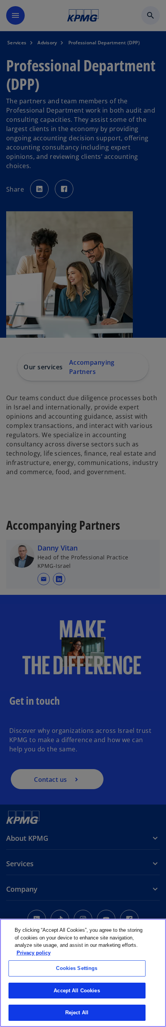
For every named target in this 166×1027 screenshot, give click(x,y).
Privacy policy (34, 953)
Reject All (76, 1012)
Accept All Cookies (77, 990)
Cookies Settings (76, 968)
